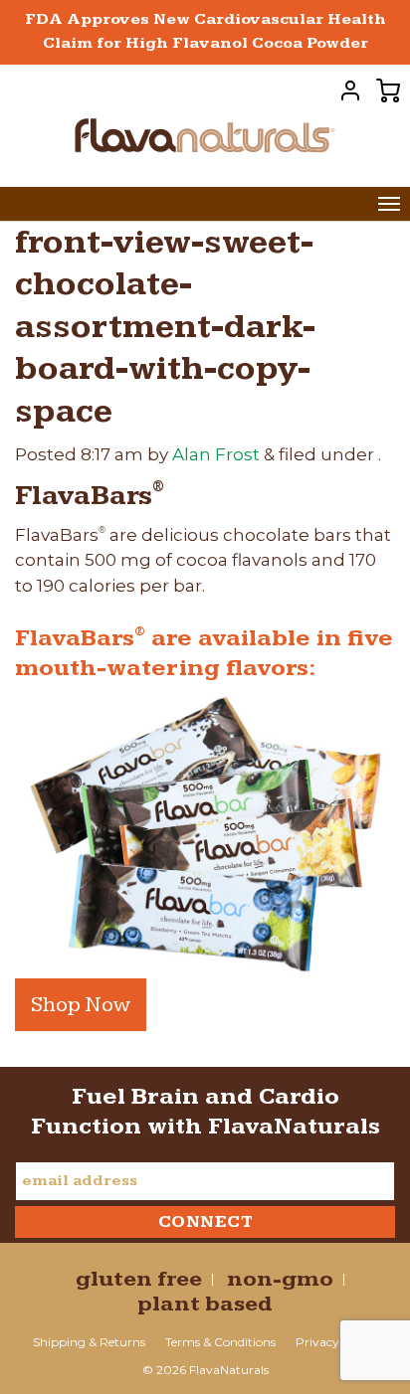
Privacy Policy (336, 1341)
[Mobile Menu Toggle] (389, 204)
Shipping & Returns (89, 1341)
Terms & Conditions (220, 1341)
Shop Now (80, 1004)
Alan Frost (216, 454)
